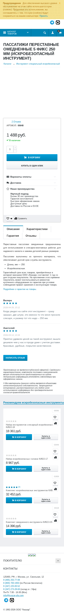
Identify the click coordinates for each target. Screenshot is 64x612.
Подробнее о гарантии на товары (19, 289)
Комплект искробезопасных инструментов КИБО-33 (31, 490)
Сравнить (22, 218)
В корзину (34, 157)
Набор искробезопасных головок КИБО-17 (27, 459)
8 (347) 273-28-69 (11, 589)
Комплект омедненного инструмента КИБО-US (29, 522)
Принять (44, 16)
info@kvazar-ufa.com (13, 595)
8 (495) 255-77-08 (11, 580)
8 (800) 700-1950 (11, 583)
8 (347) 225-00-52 (11, 586)
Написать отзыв (15, 358)
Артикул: (12, 125)
